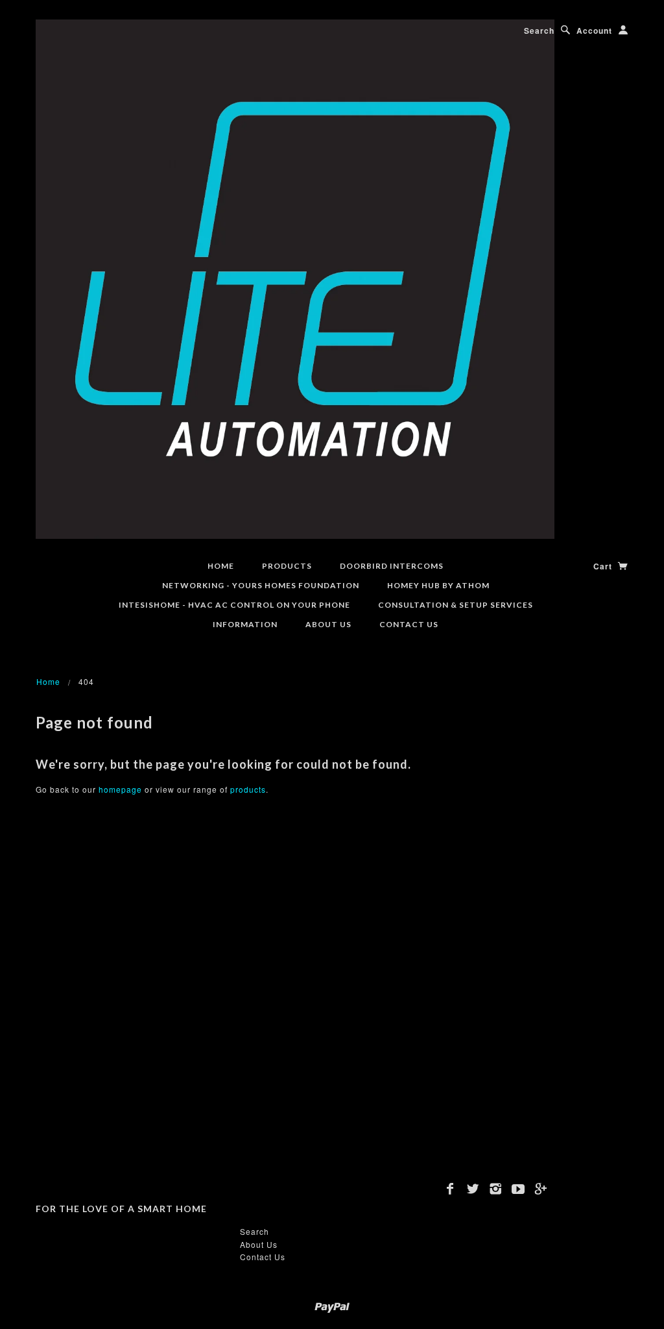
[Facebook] (450, 1188)
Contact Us (408, 624)
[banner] (295, 277)
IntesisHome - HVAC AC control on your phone (234, 605)
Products (287, 566)
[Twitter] (473, 1188)
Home (221, 566)
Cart (604, 566)
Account (594, 30)
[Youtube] (518, 1188)
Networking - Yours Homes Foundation (260, 585)
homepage (120, 789)
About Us (328, 624)
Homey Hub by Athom (438, 585)
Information (245, 624)
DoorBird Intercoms (392, 566)
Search (539, 30)
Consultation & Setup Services (455, 605)
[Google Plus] (541, 1188)
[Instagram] (496, 1188)
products (248, 789)
